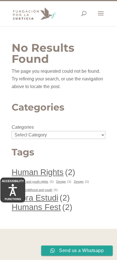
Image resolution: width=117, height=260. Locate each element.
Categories (23, 127)
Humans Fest (42, 207)
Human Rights (43, 172)
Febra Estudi (41, 197)
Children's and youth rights (33, 181)
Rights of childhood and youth (35, 190)
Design (63, 181)
